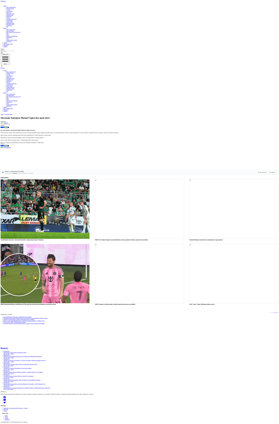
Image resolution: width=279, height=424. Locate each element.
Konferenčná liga (10, 23)
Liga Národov (9, 20)
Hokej (4, 28)
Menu (5, 59)
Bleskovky (5, 45)
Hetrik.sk (3, 68)
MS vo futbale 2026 (11, 7)
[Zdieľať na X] (8, 127)
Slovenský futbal (10, 13)
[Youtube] (4, 400)
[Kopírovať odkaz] (6, 127)
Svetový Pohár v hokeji (11, 40)
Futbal (4, 6)
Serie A (8, 17)
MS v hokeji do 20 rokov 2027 (13, 32)
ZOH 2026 (8, 41)
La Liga (8, 10)
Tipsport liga (9, 37)
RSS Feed (5, 409)
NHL (7, 33)
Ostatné (5, 42)
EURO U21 (9, 25)
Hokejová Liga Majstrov (12, 36)
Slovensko (8, 147)
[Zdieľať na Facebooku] (1, 127)
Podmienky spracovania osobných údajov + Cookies (15, 408)
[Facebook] (4, 398)
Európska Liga (9, 15)
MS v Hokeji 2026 (10, 29)
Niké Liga (8, 12)
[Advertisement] (44, 158)
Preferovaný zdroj (263, 172)
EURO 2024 (9, 21)
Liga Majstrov (9, 11)
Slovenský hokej (10, 31)
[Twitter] (4, 403)
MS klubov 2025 (10, 24)
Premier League (10, 8)
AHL (7, 38)
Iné (7, 27)
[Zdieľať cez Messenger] (2, 127)
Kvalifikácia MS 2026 (11, 19)
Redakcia (6, 122)
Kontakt (5, 46)
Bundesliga (9, 16)
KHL (7, 34)
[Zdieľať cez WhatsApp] (4, 127)
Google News (273, 172)
